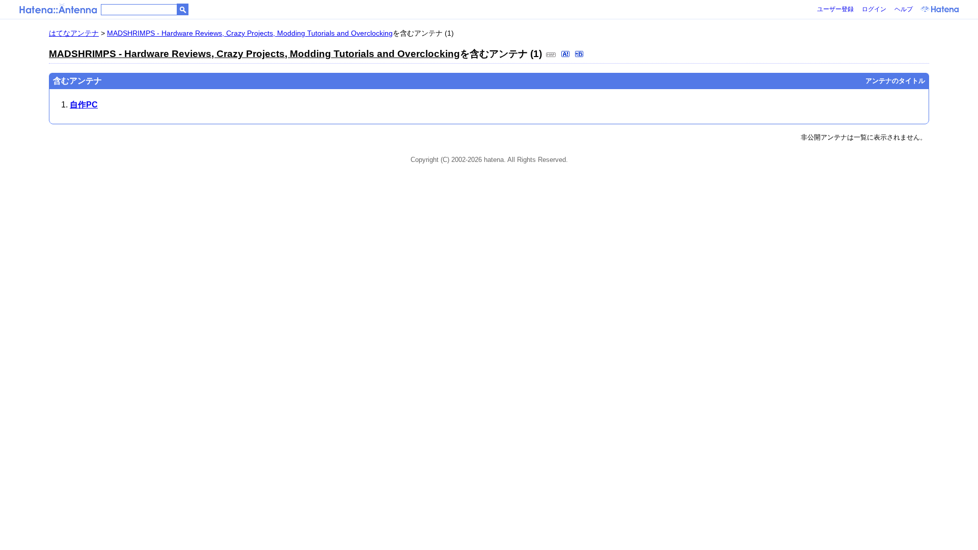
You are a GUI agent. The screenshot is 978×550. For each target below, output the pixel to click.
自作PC (84, 104)
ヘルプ (903, 9)
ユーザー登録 (835, 9)
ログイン (874, 9)
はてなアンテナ (74, 33)
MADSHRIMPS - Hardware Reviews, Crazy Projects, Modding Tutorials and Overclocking (250, 33)
